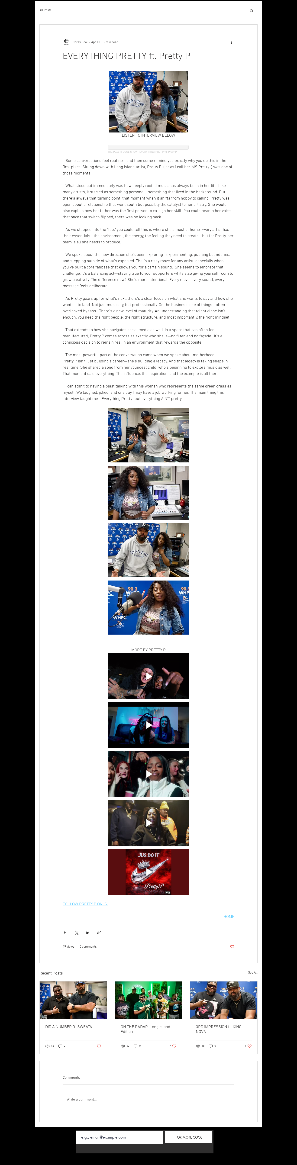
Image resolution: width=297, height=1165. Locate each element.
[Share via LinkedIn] (87, 932)
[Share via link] (99, 932)
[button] (251, 10)
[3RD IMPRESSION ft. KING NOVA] (223, 1000)
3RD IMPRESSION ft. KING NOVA (219, 1029)
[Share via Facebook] (65, 932)
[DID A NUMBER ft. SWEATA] (73, 1000)
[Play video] (148, 676)
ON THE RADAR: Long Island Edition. (145, 1029)
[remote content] (148, 151)
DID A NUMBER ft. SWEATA (68, 1027)
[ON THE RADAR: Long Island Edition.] (148, 1000)
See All (253, 973)
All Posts (45, 10)
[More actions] (231, 42)
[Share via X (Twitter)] (76, 932)
